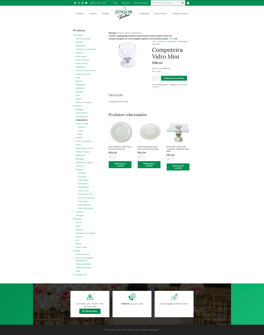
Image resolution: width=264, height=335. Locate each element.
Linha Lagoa (83, 201)
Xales (77, 271)
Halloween (80, 67)
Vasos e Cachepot (83, 102)
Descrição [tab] (115, 95)
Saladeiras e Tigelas (84, 162)
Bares (78, 226)
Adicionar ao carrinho (174, 78)
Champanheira (81, 116)
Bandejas (79, 109)
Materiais (161, 41)
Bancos (78, 222)
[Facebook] (75, 3)
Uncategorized (79, 274)
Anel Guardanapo (83, 39)
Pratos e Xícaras (82, 152)
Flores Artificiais (82, 60)
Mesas (78, 244)
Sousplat (79, 92)
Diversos (79, 53)
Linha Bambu (83, 187)
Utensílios (79, 215)
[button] (85, 13)
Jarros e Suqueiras (83, 141)
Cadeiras (79, 230)
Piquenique (80, 85)
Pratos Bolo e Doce (84, 148)
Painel (78, 145)
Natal (77, 77)
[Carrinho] (188, 3)
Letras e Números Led (85, 70)
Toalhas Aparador (83, 264)
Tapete (78, 99)
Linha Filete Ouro (85, 194)
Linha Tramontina (85, 208)
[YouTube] (86, 3)
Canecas (81, 127)
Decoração (78, 35)
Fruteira (78, 138)
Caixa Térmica (81, 113)
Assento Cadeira (82, 254)
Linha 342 (82, 173)
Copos (80, 131)
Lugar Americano (82, 74)
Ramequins (80, 155)
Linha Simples (84, 205)
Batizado (79, 42)
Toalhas (76, 251)
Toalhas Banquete (83, 267)
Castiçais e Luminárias (85, 49)
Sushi (77, 95)
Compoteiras (171, 41)
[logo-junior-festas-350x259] (124, 13)
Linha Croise (83, 191)
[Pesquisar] (182, 2)
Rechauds (79, 159)
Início (154, 41)
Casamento (80, 46)
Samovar (79, 166)
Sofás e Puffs (81, 247)
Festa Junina (80, 56)
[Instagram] (79, 3)
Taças (80, 134)
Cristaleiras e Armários (85, 233)
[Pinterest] (82, 3)
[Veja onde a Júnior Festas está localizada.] (90, 304)
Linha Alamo (83, 180)
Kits (77, 240)
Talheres (79, 169)
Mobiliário (77, 219)
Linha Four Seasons (86, 198)
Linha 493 (82, 177)
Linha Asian (83, 184)
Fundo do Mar (81, 63)
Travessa (79, 212)
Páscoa (78, 81)
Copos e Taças (81, 123)
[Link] (174, 304)
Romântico (80, 88)
